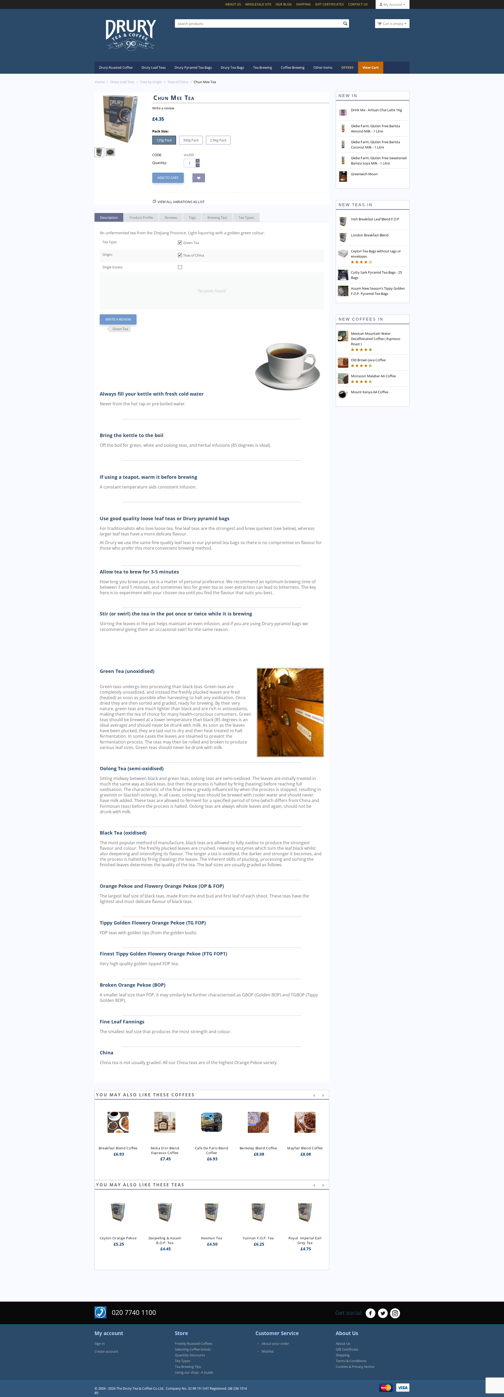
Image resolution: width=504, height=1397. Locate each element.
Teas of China (177, 81)
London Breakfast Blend (369, 235)
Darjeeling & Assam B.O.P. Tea (118, 1240)
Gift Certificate (347, 1349)
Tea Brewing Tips (188, 1366)
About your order (275, 1343)
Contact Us (358, 4)
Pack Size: (160, 131)
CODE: (157, 154)
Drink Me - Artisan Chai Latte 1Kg (376, 110)
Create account (106, 1351)
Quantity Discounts (190, 1355)
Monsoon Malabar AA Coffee (373, 376)
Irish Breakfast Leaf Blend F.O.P (375, 219)
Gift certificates (329, 4)
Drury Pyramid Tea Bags (193, 67)
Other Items (322, 67)
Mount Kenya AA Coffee (369, 392)
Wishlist (268, 1351)
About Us (233, 4)
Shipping (303, 4)
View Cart (371, 67)
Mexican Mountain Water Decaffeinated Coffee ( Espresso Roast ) (375, 338)
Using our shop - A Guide (194, 1372)
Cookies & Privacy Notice (355, 1366)
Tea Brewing (262, 67)
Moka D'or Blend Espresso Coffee (165, 1150)
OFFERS (347, 67)
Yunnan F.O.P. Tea (211, 1238)
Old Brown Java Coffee (368, 360)
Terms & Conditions (351, 1360)
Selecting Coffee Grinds (193, 1349)
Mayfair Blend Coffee (305, 1148)
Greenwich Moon (364, 174)
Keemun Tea (165, 1238)
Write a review (163, 108)
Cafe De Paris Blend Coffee (212, 1150)
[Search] (345, 23)
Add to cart (168, 177)
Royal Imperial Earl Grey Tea (259, 1240)
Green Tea (120, 329)
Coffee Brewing (292, 67)
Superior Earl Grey (305, 1217)
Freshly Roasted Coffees (193, 1343)
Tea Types (182, 1360)
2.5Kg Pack (218, 140)
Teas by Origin (151, 81)
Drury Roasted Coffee (116, 67)
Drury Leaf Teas (153, 67)
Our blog (284, 4)
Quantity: (159, 162)
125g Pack (164, 140)
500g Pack (191, 140)
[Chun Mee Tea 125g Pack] (120, 118)
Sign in (99, 1343)
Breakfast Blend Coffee (118, 1148)
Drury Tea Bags (232, 67)
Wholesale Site (258, 4)
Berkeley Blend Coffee (258, 1148)
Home (100, 81)
